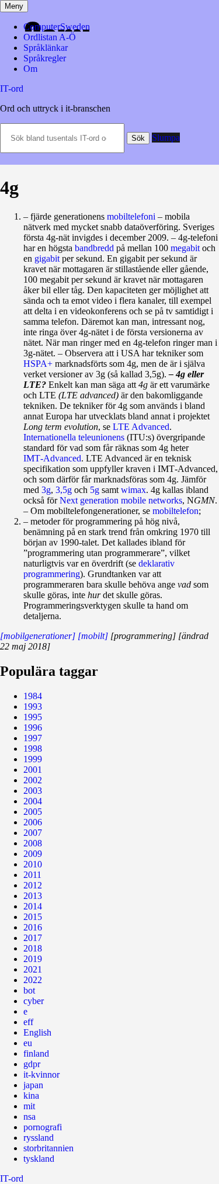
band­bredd (94, 248)
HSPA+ (38, 364)
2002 (32, 780)
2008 (32, 843)
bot (29, 990)
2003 (32, 791)
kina (31, 1095)
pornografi (42, 1127)
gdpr (31, 1064)
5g (94, 490)
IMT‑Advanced (52, 458)
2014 (32, 906)
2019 (32, 959)
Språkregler (44, 58)
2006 (32, 822)
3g (46, 490)
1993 (32, 706)
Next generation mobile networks (121, 500)
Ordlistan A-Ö (49, 37)
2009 (32, 854)
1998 (32, 749)
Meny (14, 6)
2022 (32, 980)
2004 (32, 801)
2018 (32, 948)
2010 (32, 864)
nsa (29, 1116)
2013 (32, 896)
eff (28, 1022)
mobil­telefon (175, 511)
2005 (32, 812)
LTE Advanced (141, 427)
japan (33, 1085)
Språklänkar (45, 48)
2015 (32, 917)
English (37, 1032)
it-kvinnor (41, 1074)
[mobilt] (93, 636)
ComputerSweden (56, 27)
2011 (32, 875)
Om (30, 69)
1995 (32, 717)
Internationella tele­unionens (73, 437)
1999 (32, 759)
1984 (32, 696)
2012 (32, 885)
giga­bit (47, 258)
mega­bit (185, 248)
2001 (32, 770)
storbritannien (48, 1148)
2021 (32, 969)
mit (29, 1106)
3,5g (63, 490)
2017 (32, 938)
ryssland (38, 1138)
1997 (32, 738)
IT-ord (11, 88)
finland (36, 1053)
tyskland (38, 1159)
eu (27, 1043)
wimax (133, 490)
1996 (32, 727)
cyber (33, 1001)
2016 (32, 927)
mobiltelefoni (131, 216)
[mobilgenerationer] (37, 636)
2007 (32, 833)
